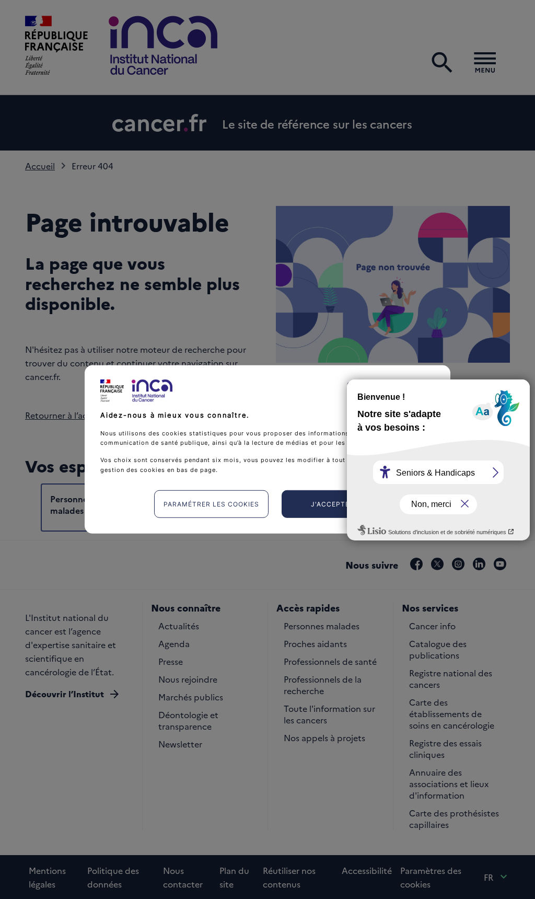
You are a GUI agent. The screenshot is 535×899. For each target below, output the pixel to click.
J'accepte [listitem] (330, 504)
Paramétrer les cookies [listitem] (211, 504)
